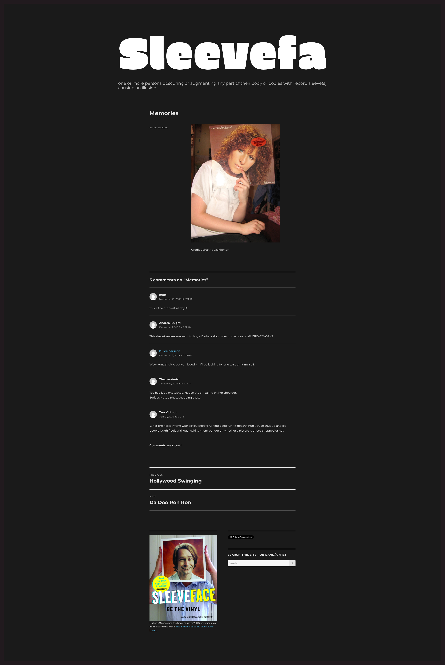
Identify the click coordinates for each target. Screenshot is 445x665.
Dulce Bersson (169, 351)
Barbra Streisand (158, 127)
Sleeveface (249, 51)
